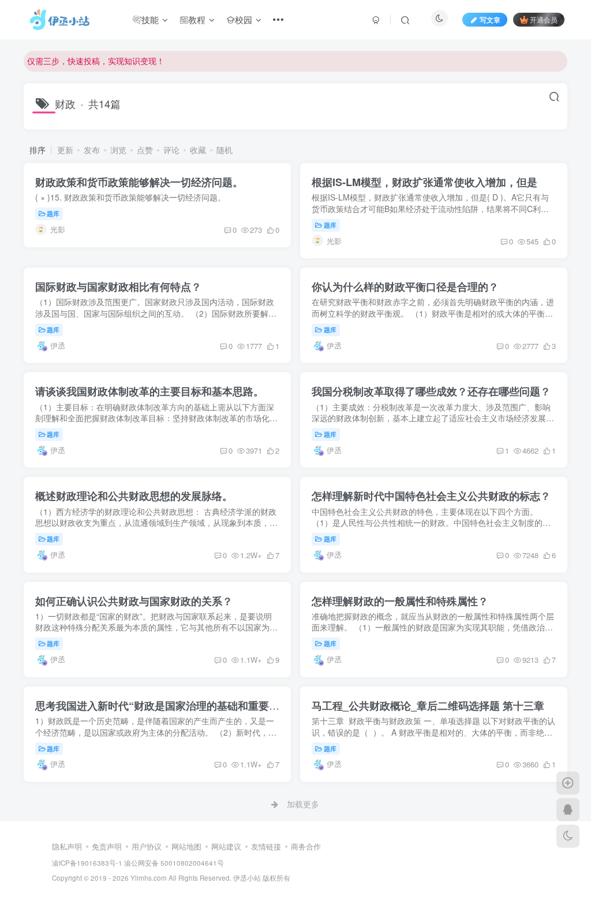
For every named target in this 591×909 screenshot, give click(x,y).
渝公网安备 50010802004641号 (174, 862)
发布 (92, 149)
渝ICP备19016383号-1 (87, 862)
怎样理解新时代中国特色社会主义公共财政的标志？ (431, 495)
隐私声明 (67, 846)
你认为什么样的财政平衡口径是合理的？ (405, 286)
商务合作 (306, 846)
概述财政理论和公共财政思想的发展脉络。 (134, 495)
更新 (65, 149)
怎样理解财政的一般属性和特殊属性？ (400, 601)
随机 (224, 149)
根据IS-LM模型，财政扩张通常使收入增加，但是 (424, 182)
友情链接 (266, 846)
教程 (196, 19)
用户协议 (147, 846)
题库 (53, 213)
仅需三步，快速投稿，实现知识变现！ (95, 60)
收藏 (198, 149)
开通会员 (544, 19)
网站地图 (186, 846)
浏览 (118, 149)
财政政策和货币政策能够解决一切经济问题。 (139, 182)
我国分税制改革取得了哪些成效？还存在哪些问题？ (431, 391)
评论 (171, 149)
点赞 (145, 149)
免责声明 (107, 846)
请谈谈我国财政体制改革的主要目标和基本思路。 (149, 391)
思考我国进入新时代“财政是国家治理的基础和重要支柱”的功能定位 (191, 705)
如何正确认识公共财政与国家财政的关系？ (134, 601)
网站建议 (226, 846)
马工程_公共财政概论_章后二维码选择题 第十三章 (428, 705)
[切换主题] (567, 836)
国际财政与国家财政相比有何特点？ (118, 286)
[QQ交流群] (567, 809)
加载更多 (303, 804)
